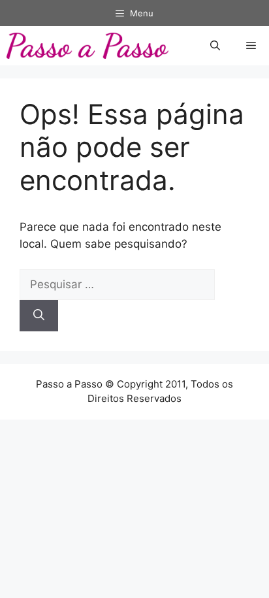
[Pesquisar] (39, 315)
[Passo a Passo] (87, 45)
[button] (215, 45)
